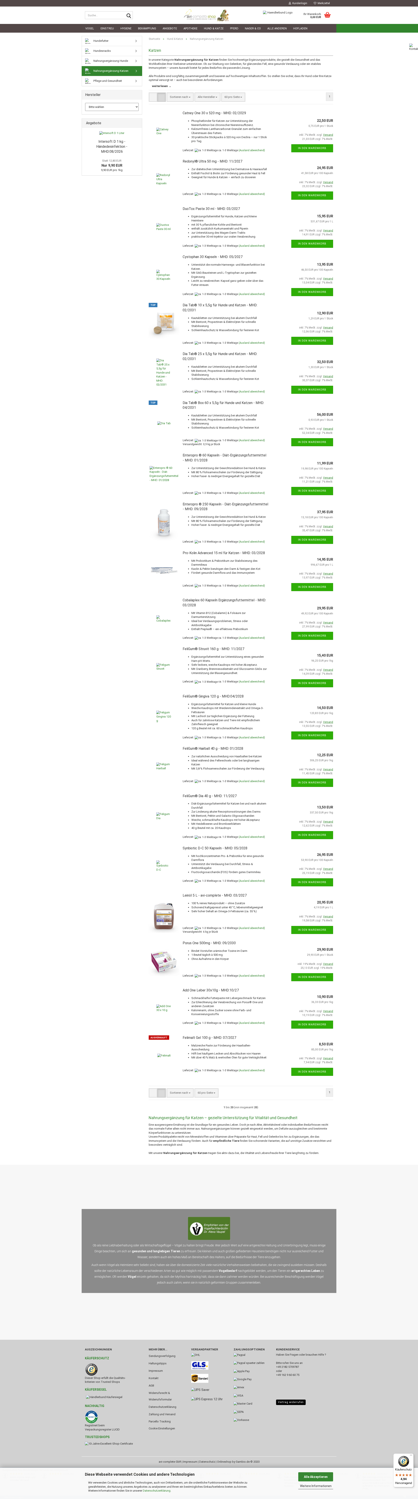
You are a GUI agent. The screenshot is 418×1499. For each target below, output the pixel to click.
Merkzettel (323, 3)
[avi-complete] (209, 15)
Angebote (170, 28)
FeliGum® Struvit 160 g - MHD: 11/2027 (213, 649)
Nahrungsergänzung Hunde (110, 60)
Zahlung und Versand (162, 1414)
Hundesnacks (102, 50)
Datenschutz (207, 1461)
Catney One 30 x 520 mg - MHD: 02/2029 (214, 113)
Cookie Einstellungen (162, 1428)
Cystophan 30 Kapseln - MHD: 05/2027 (213, 257)
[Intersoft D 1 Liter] (111, 133)
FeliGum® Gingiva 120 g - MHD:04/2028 (213, 696)
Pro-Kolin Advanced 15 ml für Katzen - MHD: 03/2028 (224, 553)
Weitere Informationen (316, 1486)
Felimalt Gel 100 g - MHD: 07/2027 (209, 1038)
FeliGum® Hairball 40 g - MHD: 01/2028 (213, 748)
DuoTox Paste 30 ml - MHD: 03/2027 (211, 209)
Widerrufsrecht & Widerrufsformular (160, 1396)
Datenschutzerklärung (156, 1490)
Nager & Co (253, 28)
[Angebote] (137, 123)
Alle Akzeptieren (316, 1477)
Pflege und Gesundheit (107, 80)
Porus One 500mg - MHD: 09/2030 (209, 943)
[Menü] (411, 1456)
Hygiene (125, 28)
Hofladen (300, 28)
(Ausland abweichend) (252, 150)
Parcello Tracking (160, 1421)
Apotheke (190, 28)
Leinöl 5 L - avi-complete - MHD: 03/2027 (215, 895)
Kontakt (153, 1378)
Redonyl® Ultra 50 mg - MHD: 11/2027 (212, 161)
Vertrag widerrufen (291, 1402)
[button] (153, 97)
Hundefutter (100, 40)
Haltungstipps (158, 1363)
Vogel (89, 28)
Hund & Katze (214, 28)
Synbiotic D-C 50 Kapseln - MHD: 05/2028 (215, 848)
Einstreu (107, 28)
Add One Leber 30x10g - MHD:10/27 (211, 990)
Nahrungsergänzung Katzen (110, 70)
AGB (151, 1385)
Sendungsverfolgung (162, 1356)
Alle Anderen (277, 28)
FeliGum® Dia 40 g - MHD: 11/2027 (210, 796)
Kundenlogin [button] (299, 3)
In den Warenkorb (312, 148)
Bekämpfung (147, 28)
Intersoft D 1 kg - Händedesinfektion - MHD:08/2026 (111, 146)
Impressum (156, 1370)
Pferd (234, 28)
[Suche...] (129, 15)
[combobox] (180, 97)
